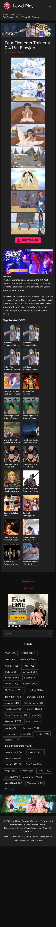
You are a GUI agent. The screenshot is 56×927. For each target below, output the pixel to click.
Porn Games (36, 840)
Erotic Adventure (33, 703)
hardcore (31, 728)
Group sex (33, 721)
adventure (28, 659)
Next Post (28, 588)
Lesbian (42, 734)
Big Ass (11, 683)
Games (13, 721)
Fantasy (34, 709)
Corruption (35, 697)
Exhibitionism (13, 709)
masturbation (14, 752)
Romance (27, 771)
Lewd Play (23, 6)
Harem (10, 734)
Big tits (35, 690)
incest (25, 734)
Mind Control (13, 758)
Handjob (11, 728)
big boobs (30, 684)
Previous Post (28, 581)
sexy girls (11, 777)
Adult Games (10, 52)
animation (12, 678)
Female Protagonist (16, 715)
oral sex (13, 764)
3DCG (28, 653)
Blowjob (13, 696)
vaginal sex (32, 777)
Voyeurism (35, 783)
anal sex (11, 672)
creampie (12, 703)
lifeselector (12, 740)
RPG (44, 770)
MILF (36, 752)
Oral (30, 758)
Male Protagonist (18, 745)
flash (37, 715)
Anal (30, 666)
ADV (10, 659)
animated (30, 672)
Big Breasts (13, 690)
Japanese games (21, 840)
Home (7, 837)
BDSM (29, 678)
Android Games (31, 837)
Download (30, 240)
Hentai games (46, 837)
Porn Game (34, 764)
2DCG (10, 653)
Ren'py (10, 771)
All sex (12, 665)
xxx (9, 789)
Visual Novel (13, 783)
